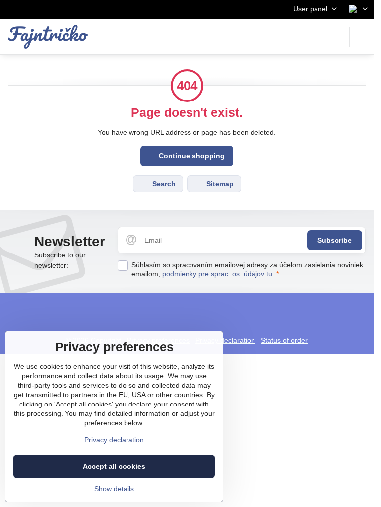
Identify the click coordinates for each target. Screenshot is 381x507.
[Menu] (362, 37)
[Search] (313, 37)
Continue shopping (191, 156)
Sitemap (219, 184)
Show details (114, 489)
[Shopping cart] (337, 37)
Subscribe (335, 240)
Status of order (284, 340)
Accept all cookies (114, 466)
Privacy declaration (225, 340)
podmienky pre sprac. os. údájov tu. (218, 274)
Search (163, 184)
